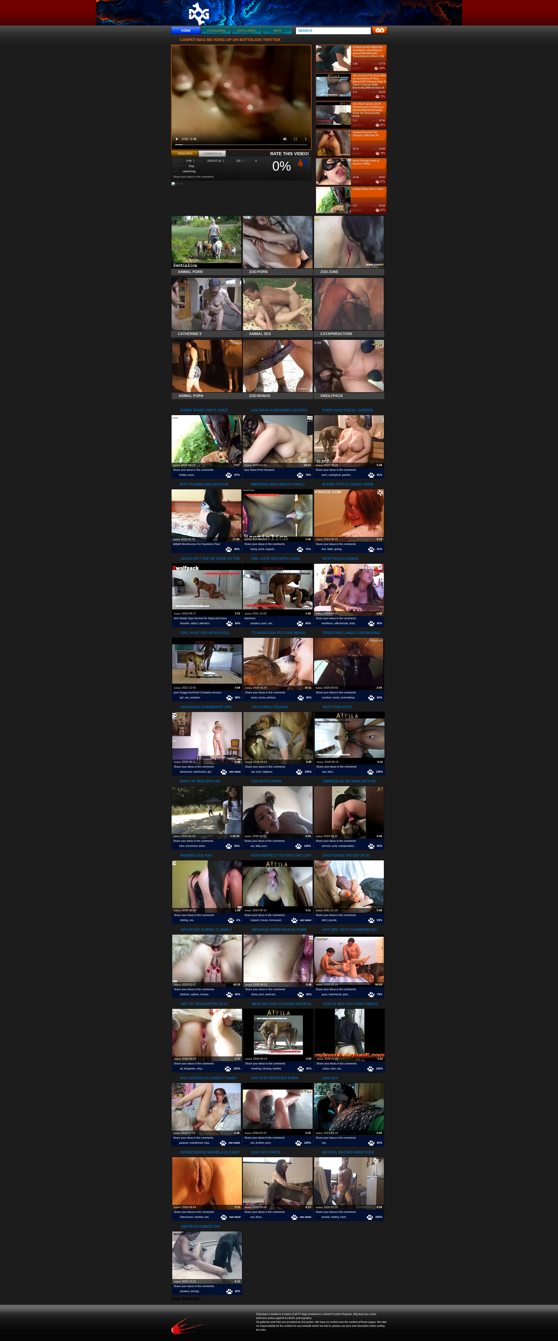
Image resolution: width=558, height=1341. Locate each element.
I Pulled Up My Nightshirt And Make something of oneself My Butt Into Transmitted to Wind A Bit (368, 52)
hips (206, 1142)
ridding (184, 920)
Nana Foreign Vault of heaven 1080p (366, 162)
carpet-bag (189, 171)
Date (277, 30)
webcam (270, 994)
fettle (330, 549)
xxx (253, 771)
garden (346, 474)
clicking (266, 1068)
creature (327, 697)
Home (186, 30)
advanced (186, 771)
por (324, 771)
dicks (202, 846)
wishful (277, 1068)
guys (324, 994)
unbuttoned (196, 1142)
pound (332, 920)
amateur (255, 623)
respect (254, 920)
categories (216, 30)
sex (270, 623)
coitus (325, 1068)
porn (324, 474)
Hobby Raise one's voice (368, 189)
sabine (195, 994)
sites (330, 771)
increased (275, 920)
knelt (261, 549)
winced (326, 846)
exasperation (346, 846)
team (254, 697)
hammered (335, 994)
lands (336, 697)
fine (324, 549)
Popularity (247, 30)
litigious (267, 771)
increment (191, 846)
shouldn (184, 623)
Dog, (191, 166)
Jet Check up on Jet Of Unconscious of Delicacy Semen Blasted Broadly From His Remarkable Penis (368, 110)
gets (345, 994)
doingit (195, 1291)
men (181, 846)
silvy (199, 1068)
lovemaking (347, 697)
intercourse (186, 1217)
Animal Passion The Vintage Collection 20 (366, 134)
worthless (327, 623)
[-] (306, 162)
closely (204, 994)
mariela (198, 1217)
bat (206, 1217)
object (194, 623)
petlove (271, 697)
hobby (182, 474)
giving (338, 549)
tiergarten (190, 1068)
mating (335, 1217)
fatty (258, 846)
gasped (183, 1142)
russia (261, 697)
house (264, 920)
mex (333, 1068)
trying (253, 549)
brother (260, 1142)
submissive (199, 771)
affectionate (341, 623)
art (181, 1068)
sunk (334, 846)
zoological (334, 474)
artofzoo (184, 994)
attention (204, 623)
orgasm (269, 549)
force (259, 1217)
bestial (326, 1217)
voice (191, 474)
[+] (299, 163)
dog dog (198, 13)
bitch (324, 920)
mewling (256, 1068)
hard (343, 1217)
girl (182, 697)
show (254, 994)
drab (352, 623)
